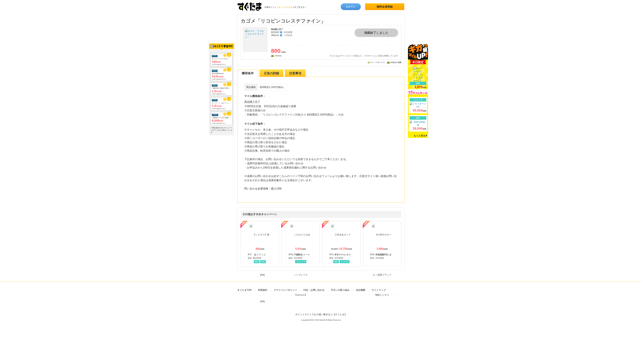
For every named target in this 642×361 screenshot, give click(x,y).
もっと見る (419, 135)
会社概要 (360, 290)
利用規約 (262, 290)
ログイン (350, 6)
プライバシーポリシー (285, 290)
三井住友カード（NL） (341, 243)
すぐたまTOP (244, 290)
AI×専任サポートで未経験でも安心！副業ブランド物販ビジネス (382, 243)
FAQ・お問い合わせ (314, 290)
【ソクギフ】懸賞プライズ (260, 243)
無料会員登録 (385, 6)
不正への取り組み (340, 290)
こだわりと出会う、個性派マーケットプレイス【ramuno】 (300, 243)
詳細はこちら (418, 105)
